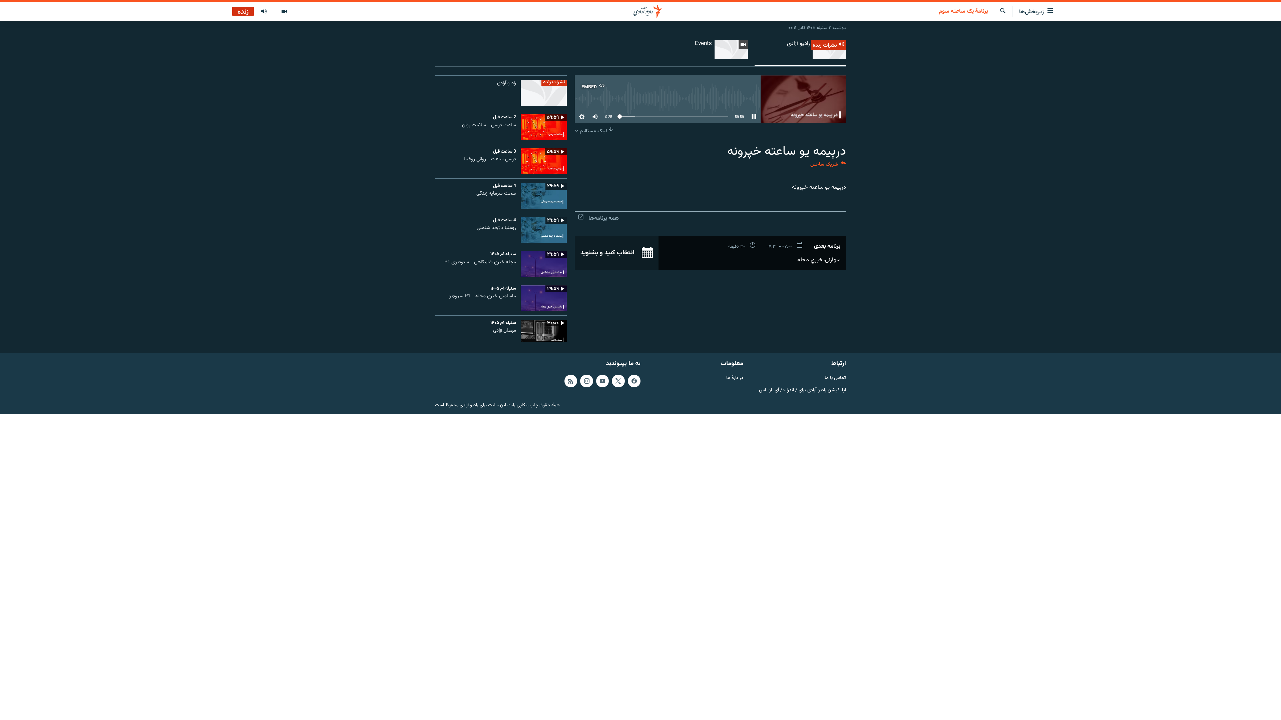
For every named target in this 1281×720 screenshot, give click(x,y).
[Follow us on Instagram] (586, 381)
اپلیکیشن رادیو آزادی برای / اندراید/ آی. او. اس (802, 390)
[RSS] (570, 381)
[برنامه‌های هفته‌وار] (264, 12)
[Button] (828, 165)
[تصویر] (284, 12)
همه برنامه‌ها (603, 218)
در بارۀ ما (734, 378)
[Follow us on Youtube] (602, 381)
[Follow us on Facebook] (634, 381)
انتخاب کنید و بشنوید (608, 253)
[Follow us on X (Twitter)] (618, 381)
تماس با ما (835, 378)
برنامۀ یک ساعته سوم (963, 12)
